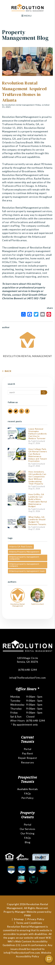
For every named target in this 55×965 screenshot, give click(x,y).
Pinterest (49, 314)
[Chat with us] (49, 959)
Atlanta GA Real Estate (20, 546)
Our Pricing (27, 833)
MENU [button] (27, 15)
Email (43, 314)
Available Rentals (27, 789)
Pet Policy (27, 797)
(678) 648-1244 (27, 669)
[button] (10, 411)
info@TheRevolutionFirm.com (27, 677)
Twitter (37, 314)
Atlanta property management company (24, 565)
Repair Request (27, 757)
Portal (27, 749)
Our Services (27, 829)
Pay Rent (27, 753)
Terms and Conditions (29, 922)
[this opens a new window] (10, 856)
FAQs (27, 793)
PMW (27, 915)
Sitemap (19, 919)
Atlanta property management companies (24, 558)
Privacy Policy (35, 919)
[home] (27, 7)
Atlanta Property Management (24, 551)
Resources (27, 762)
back (7, 371)
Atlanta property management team (27, 571)
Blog (27, 842)
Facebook (30, 314)
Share (24, 314)
